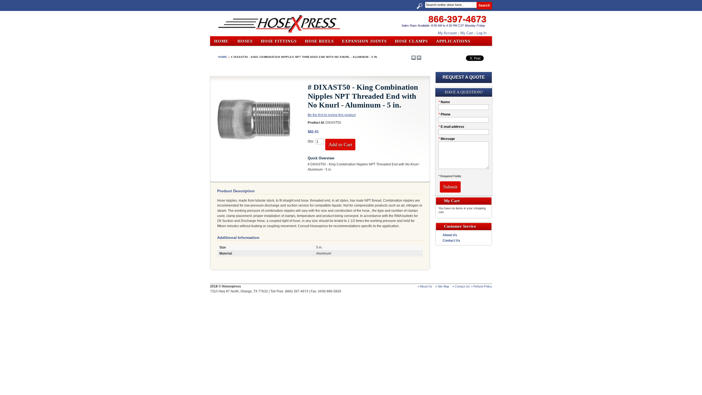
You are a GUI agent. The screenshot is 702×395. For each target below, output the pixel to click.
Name (444, 102)
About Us (450, 235)
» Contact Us (461, 286)
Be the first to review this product (332, 115)
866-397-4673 (457, 19)
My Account (447, 33)
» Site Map (442, 286)
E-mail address (451, 127)
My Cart (466, 33)
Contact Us (451, 240)
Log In (481, 33)
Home (221, 41)
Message (446, 139)
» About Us (425, 286)
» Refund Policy (481, 286)
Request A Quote (464, 77)
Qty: (311, 141)
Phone (444, 114)
